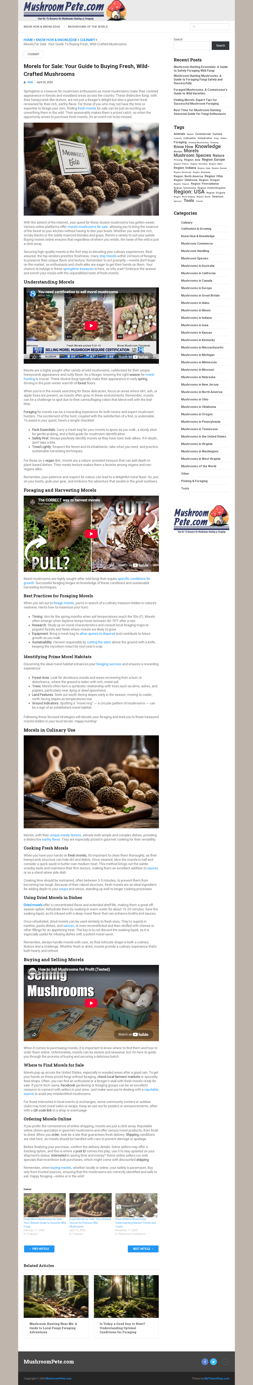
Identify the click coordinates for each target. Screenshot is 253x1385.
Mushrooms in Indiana (196, 318)
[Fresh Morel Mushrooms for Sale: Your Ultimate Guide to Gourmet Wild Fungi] (45, 1205)
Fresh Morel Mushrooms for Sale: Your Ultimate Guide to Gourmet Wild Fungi (45, 1223)
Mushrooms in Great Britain (200, 295)
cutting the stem (99, 642)
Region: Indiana (185, 168)
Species (178, 201)
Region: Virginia (215, 192)
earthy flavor (51, 839)
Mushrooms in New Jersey (200, 384)
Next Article (142, 1248)
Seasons (217, 196)
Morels (191, 151)
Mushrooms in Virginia (196, 444)
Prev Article (40, 1248)
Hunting (214, 142)
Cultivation (189, 138)
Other (185, 473)
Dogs (216, 138)
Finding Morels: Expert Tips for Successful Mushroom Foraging (196, 101)
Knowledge (208, 146)
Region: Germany (198, 164)
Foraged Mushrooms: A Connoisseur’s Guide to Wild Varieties (200, 91)
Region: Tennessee (185, 187)
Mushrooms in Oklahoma (198, 407)
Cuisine (217, 134)
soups (63, 889)
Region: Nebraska (201, 172)
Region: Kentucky (182, 172)
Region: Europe (213, 159)
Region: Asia (192, 159)
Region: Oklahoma (185, 180)
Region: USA (189, 192)
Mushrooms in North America (201, 392)
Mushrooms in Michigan (197, 355)
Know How (183, 146)
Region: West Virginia (184, 197)
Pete (30, 82)
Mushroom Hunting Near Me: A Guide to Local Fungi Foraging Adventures (53, 1328)
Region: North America (188, 176)
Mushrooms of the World (88, 26)
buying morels (61, 1168)
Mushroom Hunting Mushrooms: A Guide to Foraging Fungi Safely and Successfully (198, 79)
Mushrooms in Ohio (194, 399)
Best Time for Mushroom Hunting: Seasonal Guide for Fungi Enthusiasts (200, 112)
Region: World (203, 197)
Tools (189, 200)
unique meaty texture (65, 835)
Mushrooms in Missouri (197, 369)
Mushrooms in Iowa (194, 325)
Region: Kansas (219, 168)
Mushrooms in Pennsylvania (200, 421)
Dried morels (33, 905)
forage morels (64, 603)
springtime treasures (78, 269)
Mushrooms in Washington (199, 451)
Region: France (181, 164)
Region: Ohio (214, 176)
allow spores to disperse (97, 634)
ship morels (107, 256)
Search (178, 39)
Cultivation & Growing (196, 228)
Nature (218, 156)
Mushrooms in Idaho (195, 303)
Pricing (178, 159)
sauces (152, 868)
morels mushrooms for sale (88, 227)
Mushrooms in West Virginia (200, 459)
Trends (199, 201)
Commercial (203, 134)
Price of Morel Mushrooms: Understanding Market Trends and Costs (135, 1223)
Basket (190, 134)
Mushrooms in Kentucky (198, 340)
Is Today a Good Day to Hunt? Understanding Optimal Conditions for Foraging (122, 1328)
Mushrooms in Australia (197, 266)
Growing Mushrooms (198, 142)
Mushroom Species (192, 155)
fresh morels (87, 108)
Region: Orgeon (181, 184)
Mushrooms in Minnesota (199, 362)
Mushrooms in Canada (196, 280)
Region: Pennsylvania (205, 183)
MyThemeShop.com (216, 1378)
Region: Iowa (204, 168)
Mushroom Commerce (197, 243)
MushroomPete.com (49, 1361)
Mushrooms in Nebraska (198, 377)
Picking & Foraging (194, 481)
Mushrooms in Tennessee (199, 429)
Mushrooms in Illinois (196, 310)
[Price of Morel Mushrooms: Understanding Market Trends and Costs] (136, 1205)
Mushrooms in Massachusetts (202, 347)
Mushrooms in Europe (196, 288)
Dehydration (205, 138)
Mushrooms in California (198, 273)
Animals (179, 134)
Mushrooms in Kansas (196, 332)
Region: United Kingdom (212, 187)
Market (178, 151)
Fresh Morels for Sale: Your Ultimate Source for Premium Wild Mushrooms (90, 1223)
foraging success (108, 664)
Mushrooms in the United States (203, 436)
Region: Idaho (216, 164)
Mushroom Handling (195, 251)
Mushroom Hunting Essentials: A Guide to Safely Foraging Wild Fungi (201, 68)
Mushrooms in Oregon (197, 414)
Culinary (33, 54)
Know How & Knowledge (42, 26)
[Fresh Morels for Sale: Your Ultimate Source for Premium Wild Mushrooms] (90, 1205)
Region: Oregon (209, 180)
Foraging (180, 142)
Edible (224, 138)
